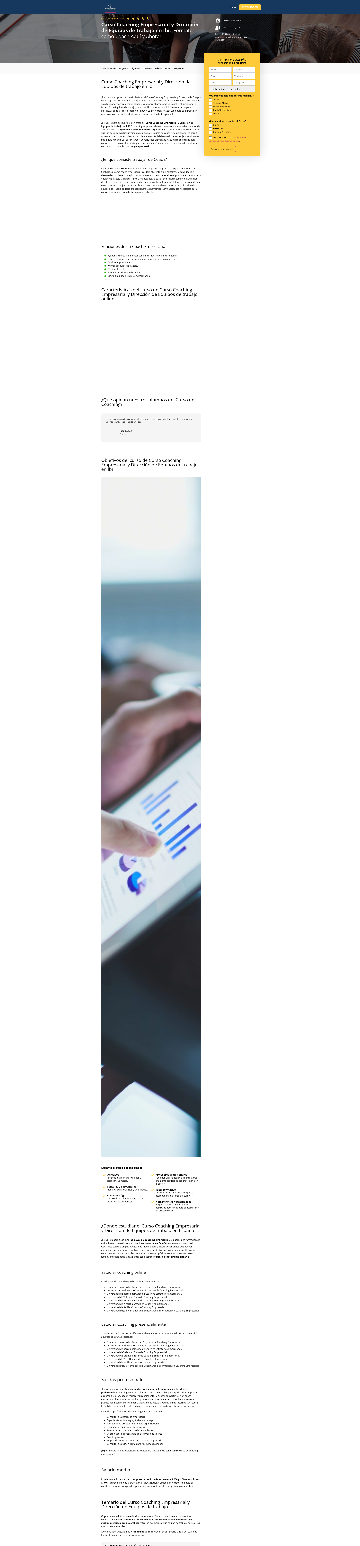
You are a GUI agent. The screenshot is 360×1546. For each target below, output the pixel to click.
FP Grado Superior (221, 106)
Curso (216, 99)
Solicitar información (222, 149)
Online (216, 125)
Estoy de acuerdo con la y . (227, 139)
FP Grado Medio (220, 103)
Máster (216, 113)
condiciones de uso (230, 141)
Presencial (218, 128)
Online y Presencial (222, 132)
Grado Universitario (222, 110)
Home (233, 7)
